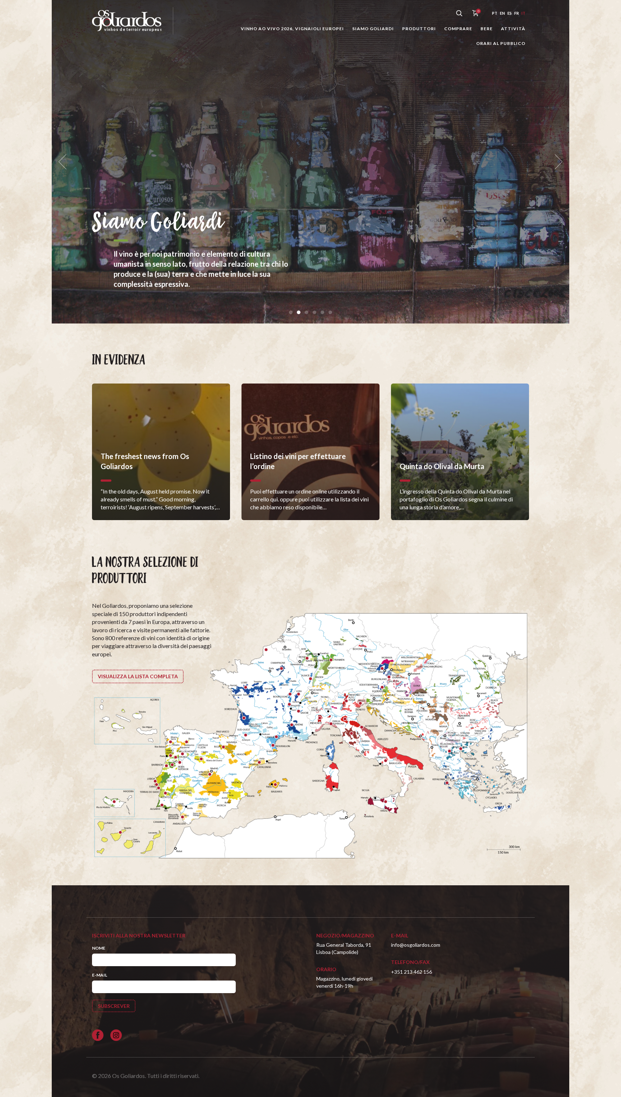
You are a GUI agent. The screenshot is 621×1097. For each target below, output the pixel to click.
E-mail (99, 975)
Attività (513, 28)
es (509, 13)
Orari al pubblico (500, 43)
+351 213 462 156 (411, 972)
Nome (98, 948)
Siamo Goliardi (373, 28)
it (523, 13)
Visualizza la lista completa (138, 676)
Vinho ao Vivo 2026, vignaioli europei (292, 28)
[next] (556, 161)
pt (494, 13)
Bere (486, 28)
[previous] (65, 161)
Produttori (419, 28)
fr (516, 13)
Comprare (458, 28)
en (502, 13)
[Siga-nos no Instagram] (116, 1035)
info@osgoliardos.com (415, 945)
